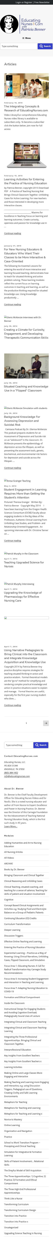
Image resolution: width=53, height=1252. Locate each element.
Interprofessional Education (17, 1049)
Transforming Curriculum (16, 1204)
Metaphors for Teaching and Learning (22, 1107)
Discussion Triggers (13, 935)
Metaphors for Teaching (15, 1102)
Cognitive (8, 899)
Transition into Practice (15, 1215)
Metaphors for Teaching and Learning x (23, 1113)
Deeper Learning (12, 929)
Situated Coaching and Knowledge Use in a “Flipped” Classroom (26, 388)
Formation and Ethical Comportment (22, 997)
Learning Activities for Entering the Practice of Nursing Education (25, 181)
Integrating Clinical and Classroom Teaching (25, 1021)
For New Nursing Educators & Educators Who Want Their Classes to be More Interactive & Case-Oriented (25, 255)
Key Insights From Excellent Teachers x (22, 1061)
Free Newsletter (42, 2)
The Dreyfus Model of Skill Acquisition (22, 1170)
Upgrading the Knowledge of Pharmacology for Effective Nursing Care (23, 597)
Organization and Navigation (18, 1131)
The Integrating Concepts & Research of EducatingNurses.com (26, 108)
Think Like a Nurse (13, 1198)
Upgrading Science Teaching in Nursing (23, 1233)
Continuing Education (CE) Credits (20, 918)
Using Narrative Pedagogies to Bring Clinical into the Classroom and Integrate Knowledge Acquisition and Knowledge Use (25, 656)
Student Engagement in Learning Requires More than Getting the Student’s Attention (25, 493)
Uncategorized (11, 1227)
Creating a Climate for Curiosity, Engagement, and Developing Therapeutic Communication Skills (26, 334)
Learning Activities (13, 1067)
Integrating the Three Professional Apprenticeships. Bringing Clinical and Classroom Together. (22, 1040)
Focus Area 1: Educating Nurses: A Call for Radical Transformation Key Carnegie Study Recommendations (25, 969)
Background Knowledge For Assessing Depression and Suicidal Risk (22, 421)
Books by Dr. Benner (14, 869)
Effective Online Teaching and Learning (23, 941)
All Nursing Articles (13, 852)
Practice (8, 1136)
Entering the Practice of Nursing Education (24, 947)
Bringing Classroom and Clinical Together (24, 875)
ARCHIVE (8, 863)
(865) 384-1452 (11, 772)
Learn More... (10, 826)
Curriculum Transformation (17, 924)
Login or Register (24, 2)
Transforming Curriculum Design (20, 1210)
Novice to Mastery (13, 1119)
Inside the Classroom (14, 1003)
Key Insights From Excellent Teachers (22, 1055)
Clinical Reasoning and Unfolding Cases (23, 881)
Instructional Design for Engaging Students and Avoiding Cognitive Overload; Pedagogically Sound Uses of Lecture (24, 1012)
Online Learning (12, 1125)
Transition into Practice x (16, 1221)
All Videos (9, 857)
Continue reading (12, 233)
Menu (28, 38)
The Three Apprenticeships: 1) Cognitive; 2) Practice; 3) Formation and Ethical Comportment (25, 1180)
